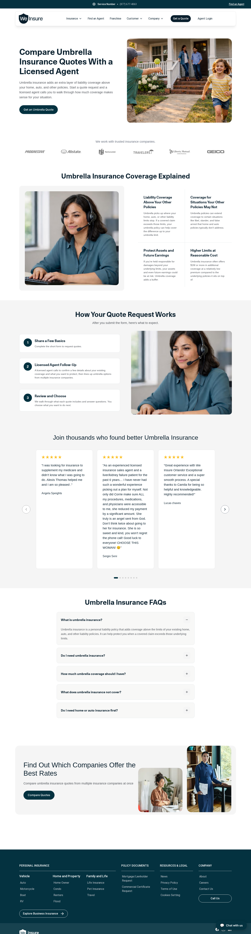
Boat (23, 895)
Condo (57, 889)
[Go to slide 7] (134, 578)
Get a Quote (180, 18)
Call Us (215, 898)
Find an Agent (236, 4)
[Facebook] (217, 929)
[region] (125, 509)
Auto (23, 882)
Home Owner (61, 882)
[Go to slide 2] (120, 578)
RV (21, 901)
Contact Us (206, 889)
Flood (56, 901)
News (164, 876)
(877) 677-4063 (128, 4)
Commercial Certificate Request (136, 889)
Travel (91, 895)
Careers (204, 882)
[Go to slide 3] (123, 578)
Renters (58, 895)
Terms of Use (169, 889)
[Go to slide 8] (136, 578)
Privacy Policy (169, 882)
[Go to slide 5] (128, 578)
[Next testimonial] (225, 509)
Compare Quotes (39, 795)
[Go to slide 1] (116, 578)
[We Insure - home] (31, 18)
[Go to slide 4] (125, 578)
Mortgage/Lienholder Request (135, 878)
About (203, 876)
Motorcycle (27, 889)
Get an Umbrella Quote (38, 109)
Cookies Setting (170, 895)
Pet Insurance (95, 889)
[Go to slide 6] (131, 578)
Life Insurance (95, 882)
